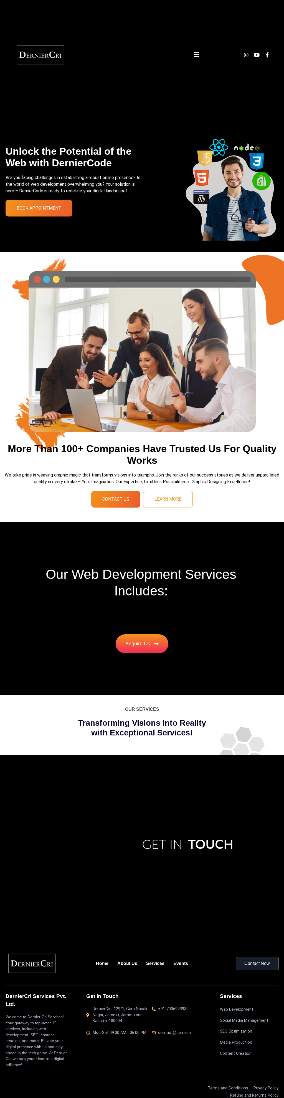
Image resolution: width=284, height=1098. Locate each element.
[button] (196, 55)
